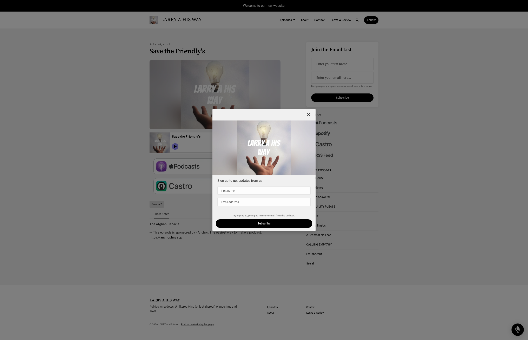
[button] (308, 114)
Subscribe (264, 223)
